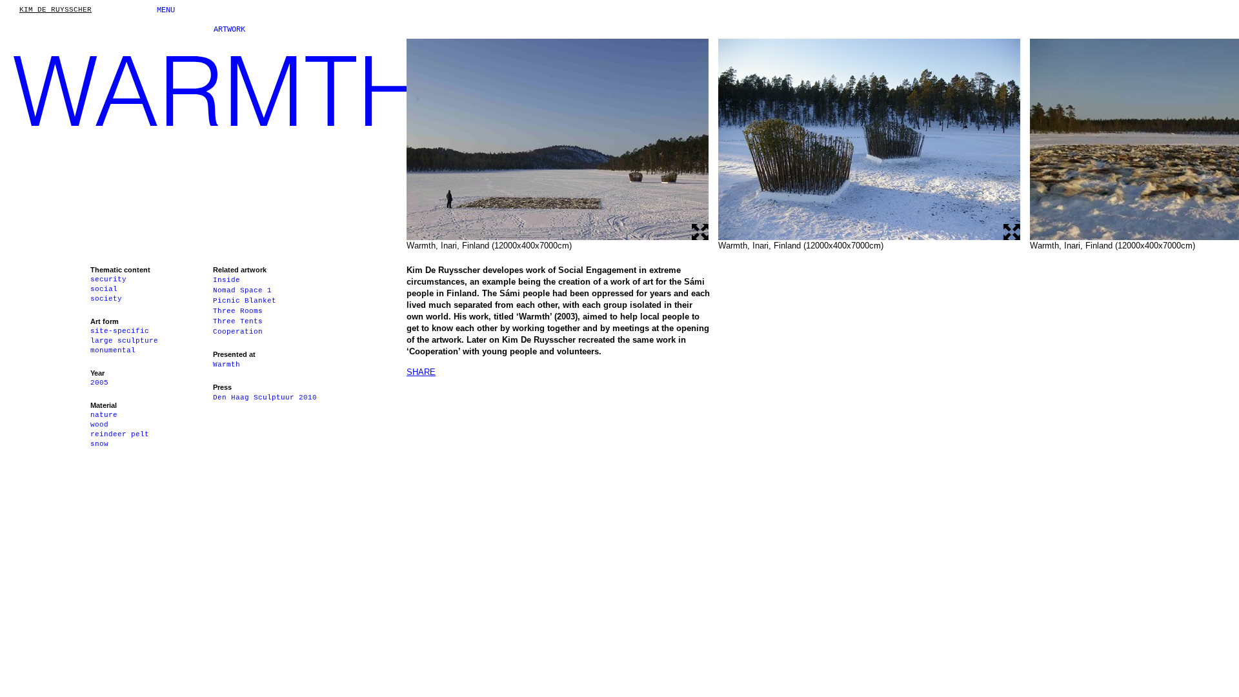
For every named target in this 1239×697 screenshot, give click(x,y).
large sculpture (124, 341)
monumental (113, 350)
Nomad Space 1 (242, 290)
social (103, 289)
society (106, 299)
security (108, 279)
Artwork (229, 29)
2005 (99, 383)
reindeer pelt (119, 434)
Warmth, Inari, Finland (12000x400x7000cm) (489, 245)
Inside (226, 280)
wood (99, 425)
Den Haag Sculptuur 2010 (265, 397)
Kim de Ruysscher (55, 10)
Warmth (226, 365)
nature (103, 415)
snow (99, 444)
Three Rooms (238, 311)
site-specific (119, 331)
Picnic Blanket (244, 301)
